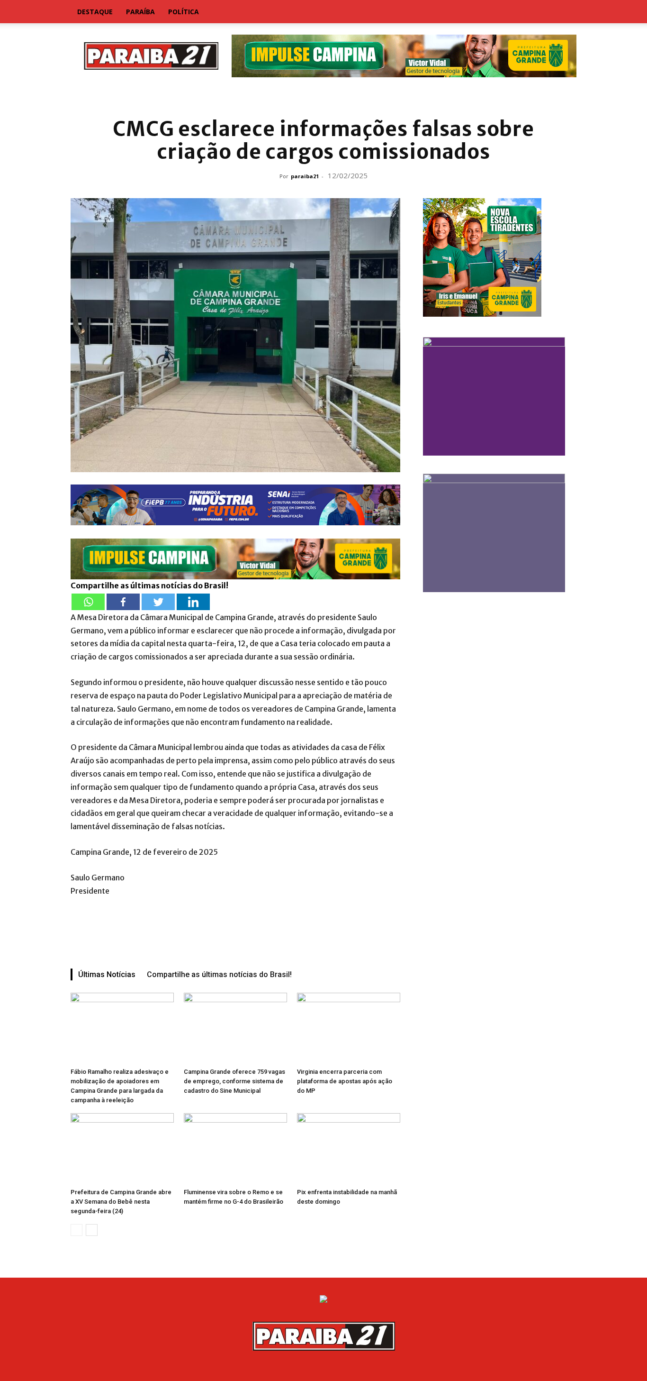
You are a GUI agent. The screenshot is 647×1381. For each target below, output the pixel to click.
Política (183, 11)
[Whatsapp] (88, 602)
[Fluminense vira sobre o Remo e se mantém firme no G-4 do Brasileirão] (235, 1148)
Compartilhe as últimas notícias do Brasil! (219, 974)
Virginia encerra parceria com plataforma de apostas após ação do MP (344, 1081)
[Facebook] (123, 602)
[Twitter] (158, 602)
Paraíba (140, 11)
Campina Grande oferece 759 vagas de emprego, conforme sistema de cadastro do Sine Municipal (234, 1081)
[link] (323, 97)
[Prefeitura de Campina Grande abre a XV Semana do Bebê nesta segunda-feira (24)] (122, 1148)
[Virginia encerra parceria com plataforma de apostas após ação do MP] (348, 1028)
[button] (565, 12)
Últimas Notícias (106, 974)
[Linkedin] (193, 602)
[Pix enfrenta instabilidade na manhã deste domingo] (348, 1148)
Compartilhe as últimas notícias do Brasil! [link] (149, 585)
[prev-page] (76, 1230)
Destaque (95, 11)
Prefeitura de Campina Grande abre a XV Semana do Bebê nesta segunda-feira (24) (121, 1202)
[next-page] (92, 1230)
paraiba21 (305, 176)
